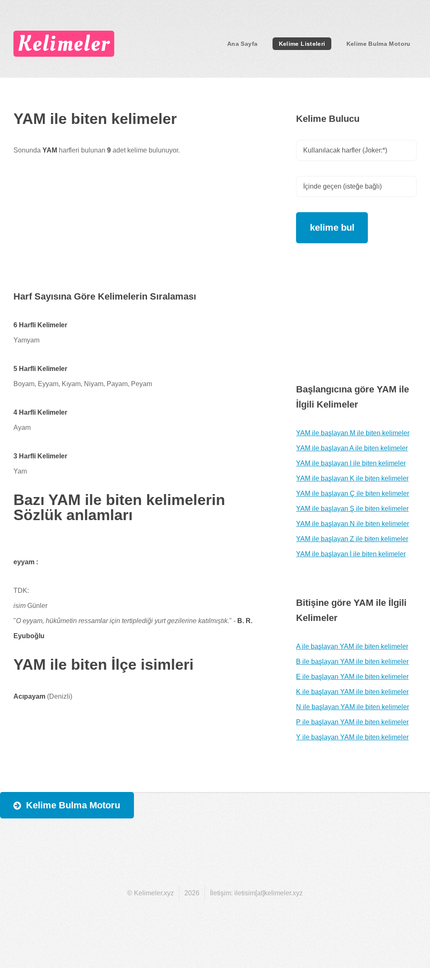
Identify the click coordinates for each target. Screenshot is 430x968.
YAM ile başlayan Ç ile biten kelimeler (352, 493)
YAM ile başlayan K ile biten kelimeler (352, 478)
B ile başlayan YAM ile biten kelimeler (352, 661)
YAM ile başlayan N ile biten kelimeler (352, 523)
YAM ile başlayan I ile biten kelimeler (351, 463)
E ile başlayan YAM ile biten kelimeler (352, 676)
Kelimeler (64, 44)
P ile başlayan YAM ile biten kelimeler (352, 722)
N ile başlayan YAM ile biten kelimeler (352, 706)
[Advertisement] (144, 230)
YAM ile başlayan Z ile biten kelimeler (352, 538)
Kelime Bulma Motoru (378, 43)
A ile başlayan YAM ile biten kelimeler (352, 646)
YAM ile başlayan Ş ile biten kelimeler (352, 508)
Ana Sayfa (242, 43)
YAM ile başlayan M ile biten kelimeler (352, 433)
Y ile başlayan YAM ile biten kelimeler (352, 737)
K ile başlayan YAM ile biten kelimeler (352, 691)
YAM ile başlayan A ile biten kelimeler (352, 448)
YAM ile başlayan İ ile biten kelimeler (351, 554)
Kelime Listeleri (302, 43)
